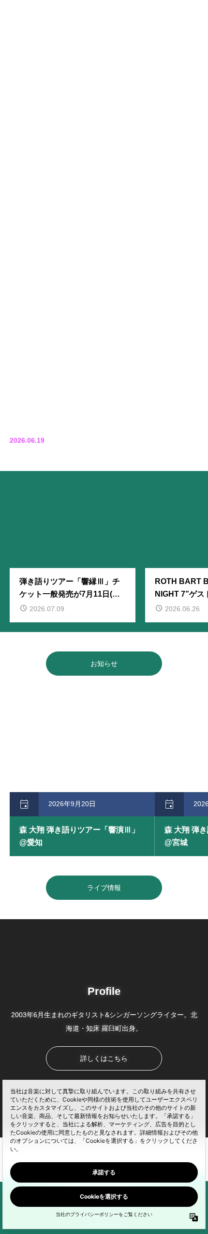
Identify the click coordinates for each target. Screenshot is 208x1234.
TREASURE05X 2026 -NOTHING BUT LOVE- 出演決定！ (123, 444)
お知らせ (104, 663)
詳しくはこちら (104, 1058)
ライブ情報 (104, 888)
